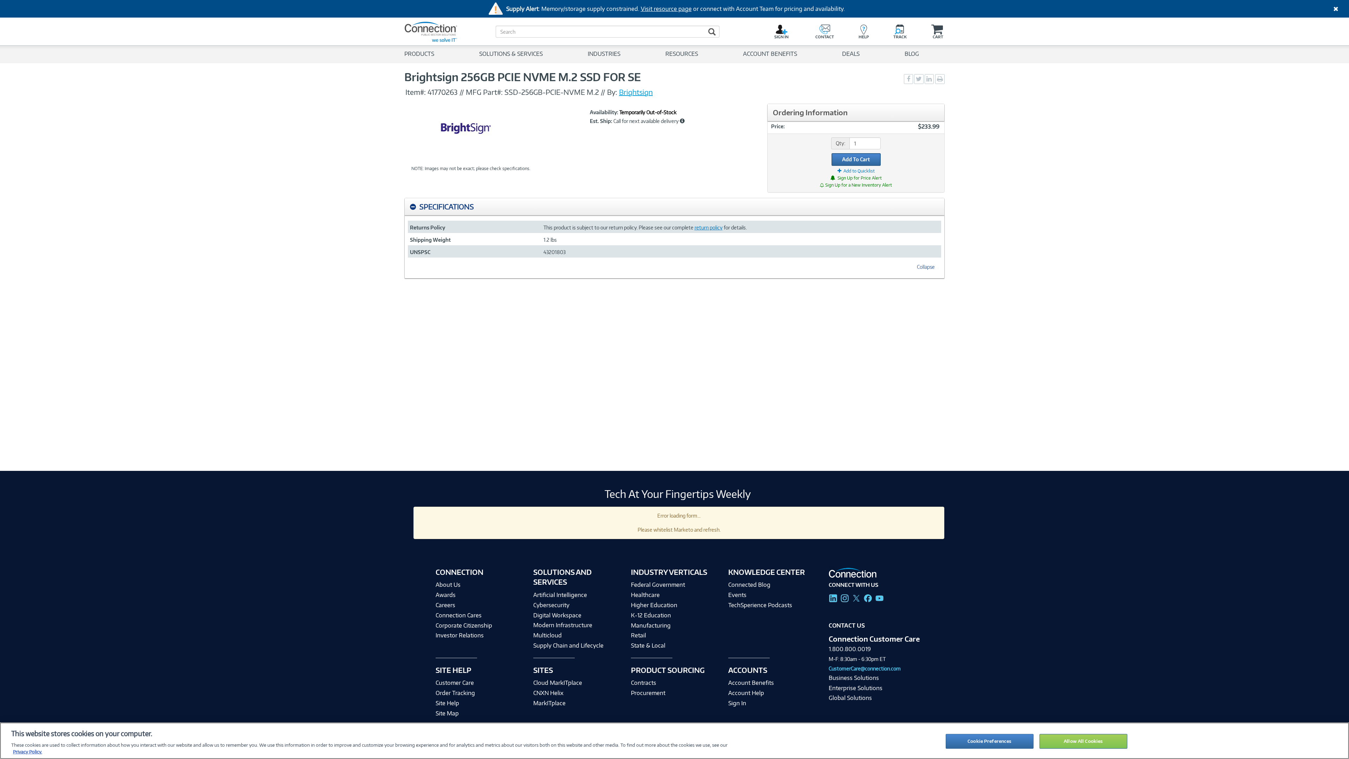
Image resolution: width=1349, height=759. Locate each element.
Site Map (447, 713)
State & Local (648, 645)
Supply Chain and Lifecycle (568, 645)
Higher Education (654, 605)
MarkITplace (549, 703)
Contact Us (847, 625)
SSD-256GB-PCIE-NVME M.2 (551, 92)
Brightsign (636, 92)
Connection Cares (459, 615)
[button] (682, 120)
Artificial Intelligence (560, 594)
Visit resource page (666, 8)
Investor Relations (460, 635)
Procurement (648, 692)
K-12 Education (651, 615)
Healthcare (645, 594)
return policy (709, 228)
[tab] (674, 206)
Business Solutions (854, 677)
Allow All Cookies (1083, 741)
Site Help (447, 703)
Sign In (737, 703)
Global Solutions (850, 697)
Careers (445, 605)
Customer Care (455, 682)
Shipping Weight (430, 240)
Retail (638, 635)
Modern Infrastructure (562, 625)
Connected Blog (749, 584)
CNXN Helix (548, 692)
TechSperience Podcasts (760, 605)
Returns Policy (427, 228)
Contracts (643, 682)
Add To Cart (856, 159)
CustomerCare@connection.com (865, 669)
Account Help (746, 692)
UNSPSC (420, 252)
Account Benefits (751, 682)
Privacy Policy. (27, 751)
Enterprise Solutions (855, 688)
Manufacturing (651, 625)
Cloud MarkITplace (557, 682)
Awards (446, 594)
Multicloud (547, 635)
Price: (778, 126)
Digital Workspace (557, 615)
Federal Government (658, 584)
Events (737, 594)
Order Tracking (455, 692)
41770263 (443, 92)
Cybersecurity (551, 605)
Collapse (925, 267)
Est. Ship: (601, 121)
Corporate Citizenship (464, 625)
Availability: (604, 112)
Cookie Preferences (989, 741)
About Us (448, 584)
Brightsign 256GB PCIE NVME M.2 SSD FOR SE (522, 77)
